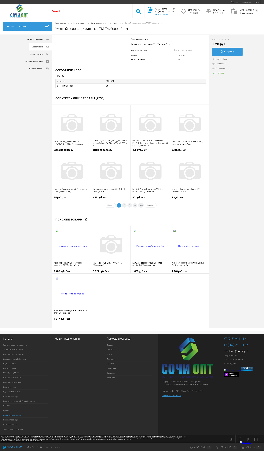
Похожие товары (36, 69)
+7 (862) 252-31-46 (236, 345)
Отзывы (18, 2)
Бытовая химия (9, 368)
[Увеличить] (91, 49)
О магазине (58, 2)
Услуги (27, 2)
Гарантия (47, 2)
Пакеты (6, 406)
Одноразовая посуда (11, 392)
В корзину (229, 51)
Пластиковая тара (10, 396)
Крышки (6, 410)
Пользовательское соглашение (11, 440)
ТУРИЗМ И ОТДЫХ (11, 373)
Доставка (36, 2)
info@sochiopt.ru (240, 351)
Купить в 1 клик (221, 58)
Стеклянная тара (10, 424)
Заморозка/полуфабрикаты (14, 359)
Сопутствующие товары (33, 61)
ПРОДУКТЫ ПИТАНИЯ (12, 378)
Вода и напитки (9, 387)
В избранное (220, 63)
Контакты (80, 2)
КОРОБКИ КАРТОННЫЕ (12, 382)
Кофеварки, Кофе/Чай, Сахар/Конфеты (19, 401)
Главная (8, 2)
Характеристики (36, 54)
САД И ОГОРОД (9, 364)
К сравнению (220, 68)
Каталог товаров (16, 26)
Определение (246, 2)
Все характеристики (183, 50)
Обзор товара (37, 47)
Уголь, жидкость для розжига (15, 345)
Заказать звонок (162, 14)
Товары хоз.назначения (13, 429)
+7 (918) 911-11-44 (236, 338)
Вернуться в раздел (35, 39)
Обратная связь (15, 447)
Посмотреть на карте (171, 395)
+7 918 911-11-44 (34, 447)
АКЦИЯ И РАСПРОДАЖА (13, 350)
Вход (257, 2)
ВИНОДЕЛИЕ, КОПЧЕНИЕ (13, 354)
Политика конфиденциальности (31, 440)
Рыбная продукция (11, 420)
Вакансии (69, 2)
